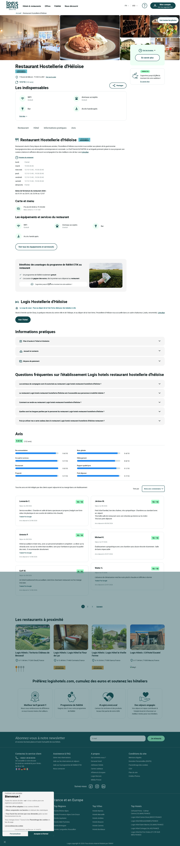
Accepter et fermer (41, 834)
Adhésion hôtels (97, 765)
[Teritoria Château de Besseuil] (32, 637)
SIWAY (110, 843)
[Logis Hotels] (12, 5)
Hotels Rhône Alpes (61, 811)
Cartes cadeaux (97, 768)
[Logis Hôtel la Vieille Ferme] (109, 637)
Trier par (136, 489)
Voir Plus (22, 116)
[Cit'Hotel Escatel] (147, 637)
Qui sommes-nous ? (98, 757)
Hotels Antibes (97, 818)
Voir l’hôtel (23, 319)
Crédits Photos (134, 776)
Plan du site (133, 772)
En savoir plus (147, 57)
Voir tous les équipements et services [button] (36, 246)
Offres (47, 6)
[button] (5, 842)
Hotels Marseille (98, 814)
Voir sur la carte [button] (51, 77)
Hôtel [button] (36, 127)
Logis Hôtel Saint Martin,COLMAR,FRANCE (147, 824)
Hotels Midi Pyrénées (62, 822)
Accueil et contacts (31, 351)
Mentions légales (135, 757)
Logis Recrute (96, 776)
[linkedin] (103, 786)
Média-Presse (96, 780)
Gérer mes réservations (62, 757)
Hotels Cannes (97, 825)
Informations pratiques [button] (55, 127)
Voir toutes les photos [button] (168, 20)
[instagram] (97, 786)
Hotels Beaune (97, 822)
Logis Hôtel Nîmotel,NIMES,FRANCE (144, 821)
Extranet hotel (96, 761)
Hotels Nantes (97, 811)
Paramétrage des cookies (138, 765)
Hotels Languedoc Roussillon (65, 829)
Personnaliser (15, 834)
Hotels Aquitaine (60, 818)
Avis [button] (73, 127)
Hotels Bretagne (60, 825)
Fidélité (57, 6)
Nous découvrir (71, 6)
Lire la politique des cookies (14, 826)
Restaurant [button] (23, 127)
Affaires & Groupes (98, 772)
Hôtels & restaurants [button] (32, 6)
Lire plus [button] (85, 152)
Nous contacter (59, 768)
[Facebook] (91, 786)
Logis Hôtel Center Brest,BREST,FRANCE (146, 817)
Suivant (97, 606)
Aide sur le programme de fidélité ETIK (67, 765)
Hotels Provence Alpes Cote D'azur (67, 814)
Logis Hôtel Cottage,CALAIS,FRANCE (145, 828)
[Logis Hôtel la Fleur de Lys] (71, 637)
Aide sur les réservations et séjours (66, 761)
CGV (130, 768)
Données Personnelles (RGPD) (140, 761)
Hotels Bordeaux (98, 829)
